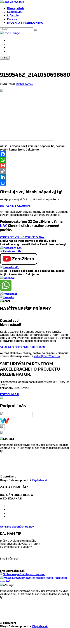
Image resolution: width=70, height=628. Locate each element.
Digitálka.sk (40, 480)
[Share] (35, 183)
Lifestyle (13, 15)
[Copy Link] (35, 171)
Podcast (12, 19)
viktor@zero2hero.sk (47, 356)
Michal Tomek (24, 84)
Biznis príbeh (15, 8)
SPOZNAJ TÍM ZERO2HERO (25, 22)
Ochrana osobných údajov (17, 526)
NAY (3, 226)
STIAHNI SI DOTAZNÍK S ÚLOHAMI (22, 347)
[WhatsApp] (35, 160)
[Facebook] (35, 154)
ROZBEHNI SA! (9, 394)
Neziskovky (14, 12)
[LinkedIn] (35, 177)
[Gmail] (35, 165)
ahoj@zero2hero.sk (12, 570)
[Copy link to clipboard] (5, 300)
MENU (4, 57)
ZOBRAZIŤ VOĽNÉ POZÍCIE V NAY (22, 237)
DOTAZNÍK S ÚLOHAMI (15, 205)
